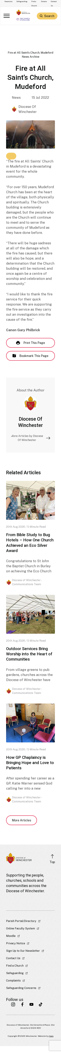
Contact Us (13, 958)
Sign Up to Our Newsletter (23, 950)
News (16, 98)
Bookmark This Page (33, 356)
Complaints (13, 980)
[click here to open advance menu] (7, 16)
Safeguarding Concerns (21, 988)
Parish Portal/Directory (21, 921)
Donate (44, 1)
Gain (51, 1036)
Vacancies (8, 1)
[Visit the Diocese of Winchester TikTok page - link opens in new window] (41, 1004)
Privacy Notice (15, 943)
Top (52, 862)
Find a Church (15, 965)
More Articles (21, 820)
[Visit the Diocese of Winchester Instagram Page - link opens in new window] (13, 1004)
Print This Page (34, 343)
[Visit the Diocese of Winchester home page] (23, 12)
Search (49, 16)
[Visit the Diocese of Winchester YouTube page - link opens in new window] (31, 1004)
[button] (11, 156)
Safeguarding (21, 1)
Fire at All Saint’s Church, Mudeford (30, 52)
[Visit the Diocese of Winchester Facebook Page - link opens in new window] (22, 1004)
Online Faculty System (20, 928)
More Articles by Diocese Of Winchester (27, 438)
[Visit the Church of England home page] (23, 18)
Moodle (11, 936)
